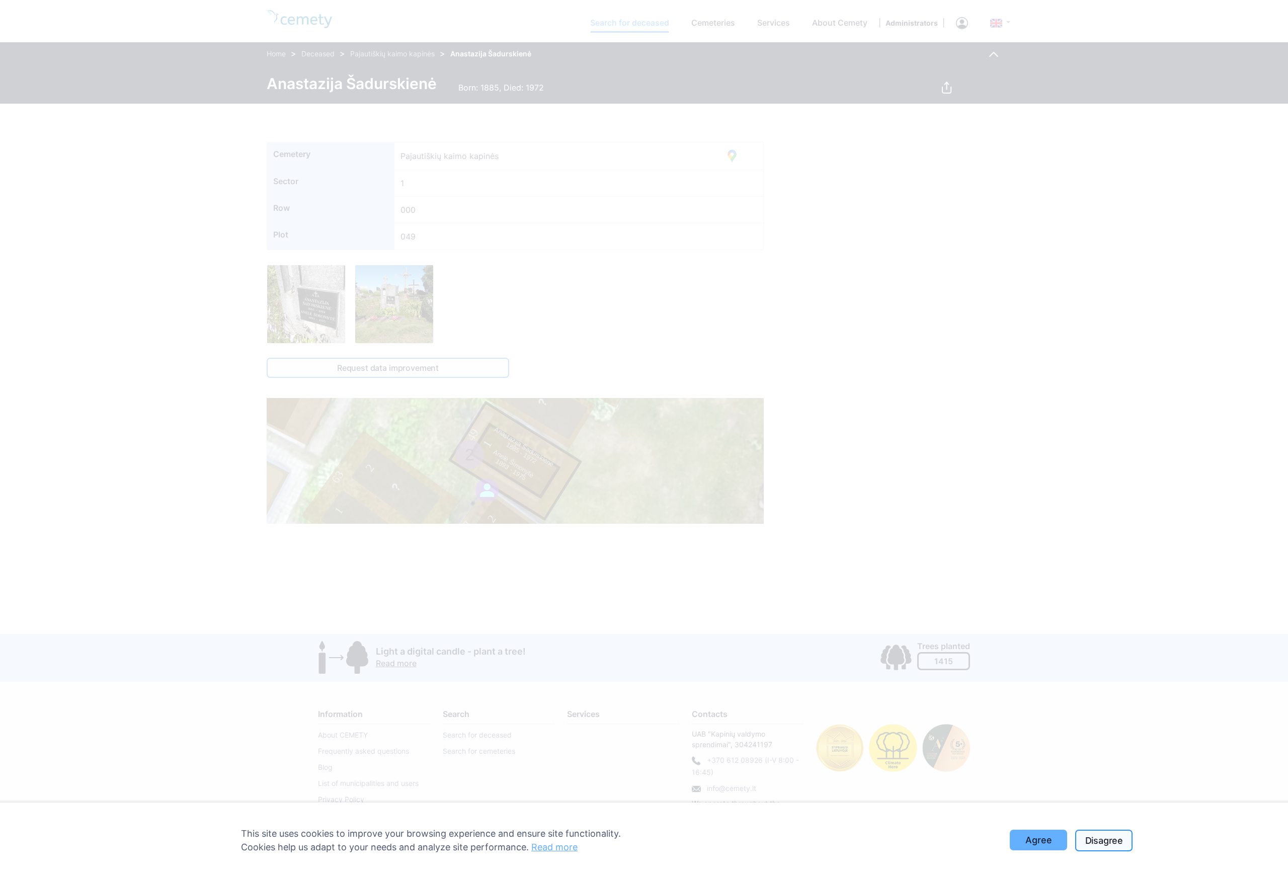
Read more (554, 847)
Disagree (1104, 840)
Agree (1038, 840)
